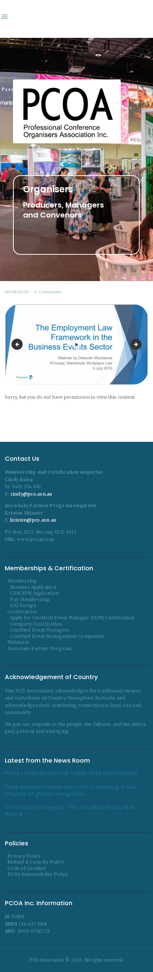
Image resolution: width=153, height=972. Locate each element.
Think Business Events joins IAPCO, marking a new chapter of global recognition (70, 791)
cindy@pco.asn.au (31, 494)
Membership (22, 581)
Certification (21, 611)
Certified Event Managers (40, 630)
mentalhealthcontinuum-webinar (139, 344)
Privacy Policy (24, 856)
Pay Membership (30, 599)
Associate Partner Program (39, 648)
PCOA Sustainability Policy (37, 874)
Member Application (33, 587)
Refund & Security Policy (35, 862)
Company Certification (36, 624)
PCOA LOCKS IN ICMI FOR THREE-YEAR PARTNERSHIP (71, 773)
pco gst (18, 344)
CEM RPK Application (34, 593)
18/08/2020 (17, 291)
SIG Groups (23, 605)
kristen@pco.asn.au (33, 520)
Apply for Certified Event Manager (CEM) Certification (72, 617)
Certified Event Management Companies (57, 636)
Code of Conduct (26, 868)
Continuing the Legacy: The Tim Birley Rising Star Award (69, 811)
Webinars (18, 642)
